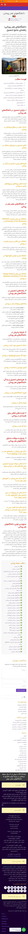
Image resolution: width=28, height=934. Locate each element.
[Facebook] (2, 1)
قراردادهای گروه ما (22, 757)
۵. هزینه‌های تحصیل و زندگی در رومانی (14, 95)
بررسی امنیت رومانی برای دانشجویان (11, 571)
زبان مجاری (23, 713)
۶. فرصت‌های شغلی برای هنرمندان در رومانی (13, 98)
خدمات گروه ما (23, 749)
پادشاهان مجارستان (21, 705)
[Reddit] (11, 890)
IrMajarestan (5, 919)
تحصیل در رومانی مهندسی (14, 618)
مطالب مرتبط (20, 105)
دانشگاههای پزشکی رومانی (14, 593)
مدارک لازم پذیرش (22, 761)
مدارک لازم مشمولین (21, 766)
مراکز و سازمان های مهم (20, 770)
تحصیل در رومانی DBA (15, 630)
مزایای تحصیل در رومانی (14, 647)
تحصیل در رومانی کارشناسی (13, 620)
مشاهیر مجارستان (22, 709)
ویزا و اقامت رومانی (15, 652)
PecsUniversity (5, 926)
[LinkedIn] (15, 887)
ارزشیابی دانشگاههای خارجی (20, 740)
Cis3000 (3, 914)
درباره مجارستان (22, 755)
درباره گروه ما (23, 753)
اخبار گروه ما (23, 738)
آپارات (14, 867)
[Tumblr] (18, 890)
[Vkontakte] (21, 890)
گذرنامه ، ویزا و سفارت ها (20, 759)
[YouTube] (11, 887)
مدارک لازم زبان (22, 763)
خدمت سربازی (23, 751)
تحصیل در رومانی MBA (14, 628)
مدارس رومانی (17, 637)
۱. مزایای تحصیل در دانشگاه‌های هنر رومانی (14, 83)
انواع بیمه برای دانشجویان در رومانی (12, 581)
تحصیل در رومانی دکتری (14, 625)
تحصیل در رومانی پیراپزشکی (13, 615)
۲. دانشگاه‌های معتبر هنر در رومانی (16, 86)
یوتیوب (18, 867)
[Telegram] (8, 890)
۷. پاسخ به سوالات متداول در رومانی (15, 100)
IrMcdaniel (4, 924)
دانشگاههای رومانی (15, 586)
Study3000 (4, 916)
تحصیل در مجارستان (17, 725)
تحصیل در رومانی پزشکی (14, 603)
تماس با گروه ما (22, 746)
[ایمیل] (24, 887)
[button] (5, 4)
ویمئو (11, 867)
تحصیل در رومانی (16, 569)
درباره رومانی (17, 566)
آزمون (25, 736)
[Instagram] (5, 887)
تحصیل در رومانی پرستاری (14, 610)
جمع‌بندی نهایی (20, 103)
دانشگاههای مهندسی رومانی (13, 595)
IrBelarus (4, 931)
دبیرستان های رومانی (15, 640)
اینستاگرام (6, 867)
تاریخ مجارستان (22, 707)
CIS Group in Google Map (14, 856)
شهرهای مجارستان (22, 711)
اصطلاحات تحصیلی (22, 742)
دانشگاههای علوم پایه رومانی (13, 598)
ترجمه (25, 744)
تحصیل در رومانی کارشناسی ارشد (12, 623)
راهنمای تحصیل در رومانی (14, 574)
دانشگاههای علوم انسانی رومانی (13, 600)
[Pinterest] (24, 890)
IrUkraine (4, 929)
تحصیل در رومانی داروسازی (14, 608)
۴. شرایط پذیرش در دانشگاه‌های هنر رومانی (14, 93)
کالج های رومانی (16, 583)
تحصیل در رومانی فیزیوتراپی (13, 613)
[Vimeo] (8, 887)
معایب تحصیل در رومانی (14, 649)
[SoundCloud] (15, 890)
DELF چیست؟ (18, 720)
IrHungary (4, 921)
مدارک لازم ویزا (23, 768)
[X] (18, 887)
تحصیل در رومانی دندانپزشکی (13, 605)
